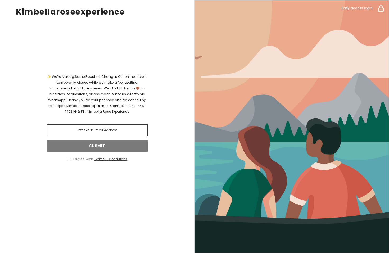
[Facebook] (60, 176)
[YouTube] (119, 176)
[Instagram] (75, 176)
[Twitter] (134, 176)
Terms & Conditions (110, 159)
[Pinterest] (90, 176)
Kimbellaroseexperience (70, 12)
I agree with (83, 159)
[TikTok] (105, 176)
